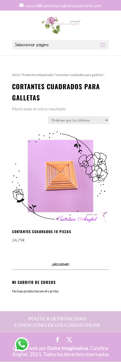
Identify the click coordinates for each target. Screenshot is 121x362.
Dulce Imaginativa (67, 348)
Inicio (16, 75)
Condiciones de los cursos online (57, 325)
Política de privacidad (57, 318)
